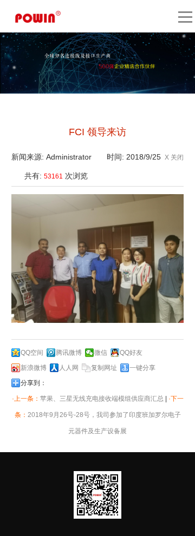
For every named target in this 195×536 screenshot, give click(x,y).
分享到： (34, 383)
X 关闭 (174, 157)
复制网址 (104, 368)
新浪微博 (34, 368)
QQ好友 (131, 352)
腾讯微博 (69, 352)
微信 (100, 352)
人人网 (69, 368)
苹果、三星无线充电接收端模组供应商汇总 (102, 398)
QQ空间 (32, 352)
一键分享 (142, 368)
